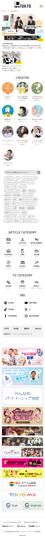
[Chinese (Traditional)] (26, 328)
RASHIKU (8, 287)
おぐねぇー (15, 11)
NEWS (8, 244)
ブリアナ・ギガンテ (26, 217)
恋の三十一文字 (10, 199)
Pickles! (32, 191)
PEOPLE (8, 267)
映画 (24, 191)
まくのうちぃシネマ (12, 191)
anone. (7, 204)
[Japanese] (15, 328)
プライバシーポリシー (31, 522)
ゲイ (17, 178)
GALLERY (22, 267)
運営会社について (8, 526)
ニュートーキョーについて (22, 334)
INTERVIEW (8, 255)
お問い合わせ (21, 526)
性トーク (16, 204)
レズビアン (9, 178)
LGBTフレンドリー (12, 212)
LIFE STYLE (22, 244)
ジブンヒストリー (29, 204)
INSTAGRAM (34, 316)
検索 (38, 172)
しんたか (8, 221)
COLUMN (36, 255)
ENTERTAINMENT (36, 244)
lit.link (11, 303)
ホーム (4, 11)
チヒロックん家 (10, 208)
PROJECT (37, 287)
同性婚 (21, 208)
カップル (22, 187)
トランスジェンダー (30, 178)
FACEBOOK (12, 316)
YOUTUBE (33, 303)
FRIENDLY (22, 287)
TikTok (11, 309)
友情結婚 (30, 208)
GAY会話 (16, 195)
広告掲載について (34, 526)
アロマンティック (27, 182)
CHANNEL (36, 267)
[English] (38, 328)
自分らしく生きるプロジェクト (26, 221)
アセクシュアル (10, 187)
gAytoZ (7, 195)
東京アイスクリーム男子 (28, 199)
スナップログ (28, 195)
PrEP (24, 212)
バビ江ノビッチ (10, 217)
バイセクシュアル (11, 182)
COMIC (22, 255)
